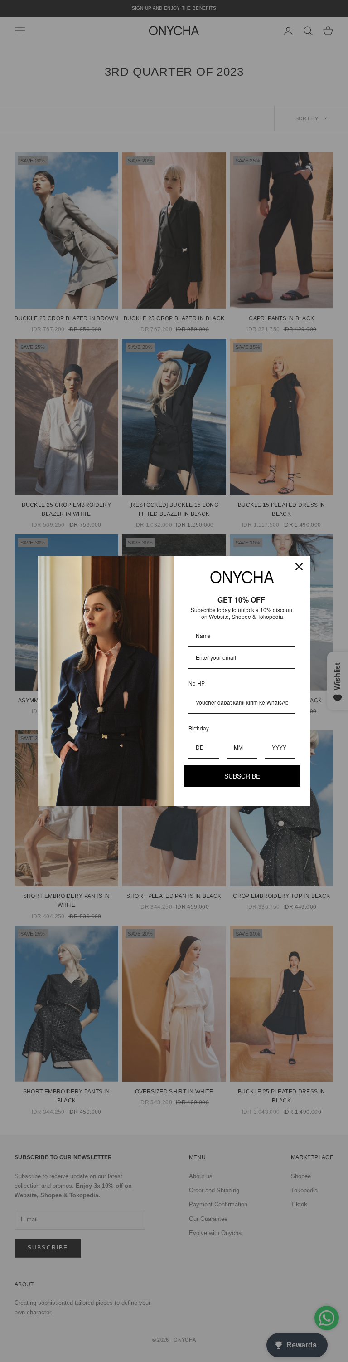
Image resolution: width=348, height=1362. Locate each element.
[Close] (299, 567)
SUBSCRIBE (242, 775)
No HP (196, 683)
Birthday (198, 728)
